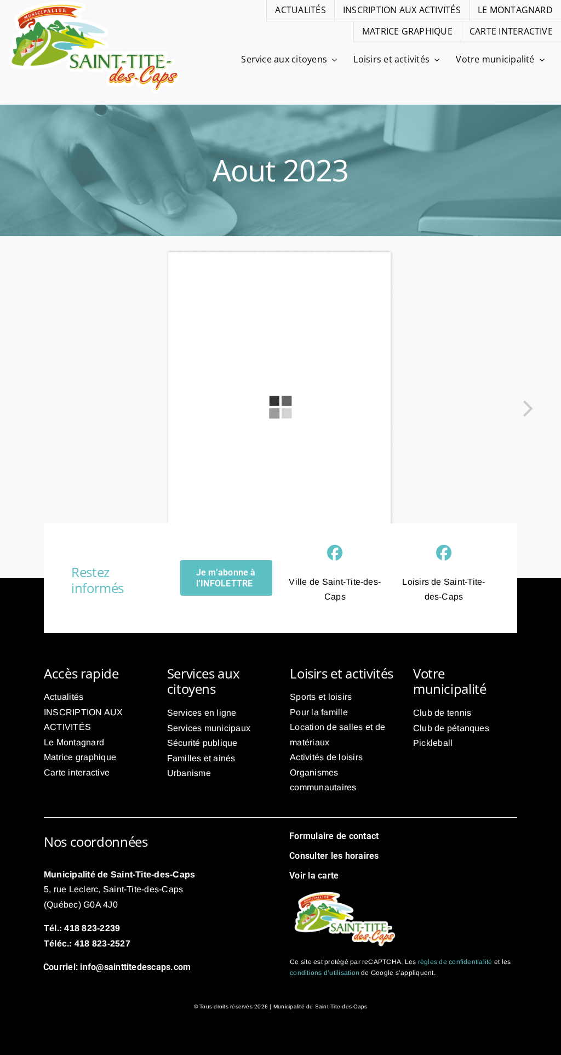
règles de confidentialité (455, 962)
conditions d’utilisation (324, 973)
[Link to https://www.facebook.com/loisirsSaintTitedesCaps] (443, 553)
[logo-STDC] (344, 892)
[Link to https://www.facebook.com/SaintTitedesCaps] (334, 553)
